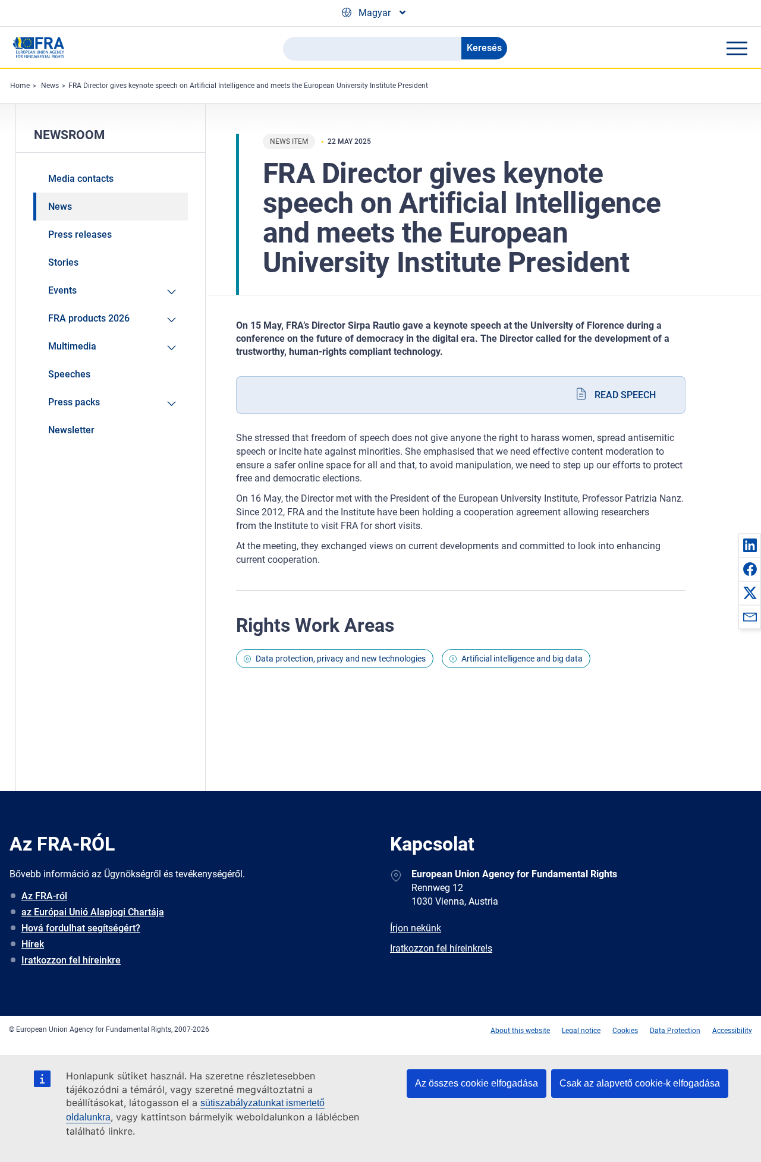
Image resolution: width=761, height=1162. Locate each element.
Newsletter (71, 430)
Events (62, 290)
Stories (63, 262)
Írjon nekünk (415, 928)
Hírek (32, 944)
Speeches (69, 374)
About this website (520, 1030)
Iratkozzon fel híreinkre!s (441, 948)
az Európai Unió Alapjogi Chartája (92, 912)
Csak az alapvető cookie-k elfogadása (639, 1083)
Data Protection (675, 1030)
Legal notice (581, 1030)
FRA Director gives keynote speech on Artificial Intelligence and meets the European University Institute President (248, 85)
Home (20, 85)
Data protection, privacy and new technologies (341, 658)
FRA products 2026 (89, 318)
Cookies (625, 1030)
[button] (749, 545)
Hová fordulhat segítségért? (80, 928)
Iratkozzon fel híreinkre (71, 960)
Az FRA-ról (44, 896)
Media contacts (81, 178)
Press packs (74, 402)
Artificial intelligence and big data (522, 658)
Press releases (80, 234)
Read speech (625, 395)
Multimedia (72, 346)
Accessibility (732, 1030)
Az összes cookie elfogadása (476, 1083)
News (50, 85)
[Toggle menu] (736, 48)
